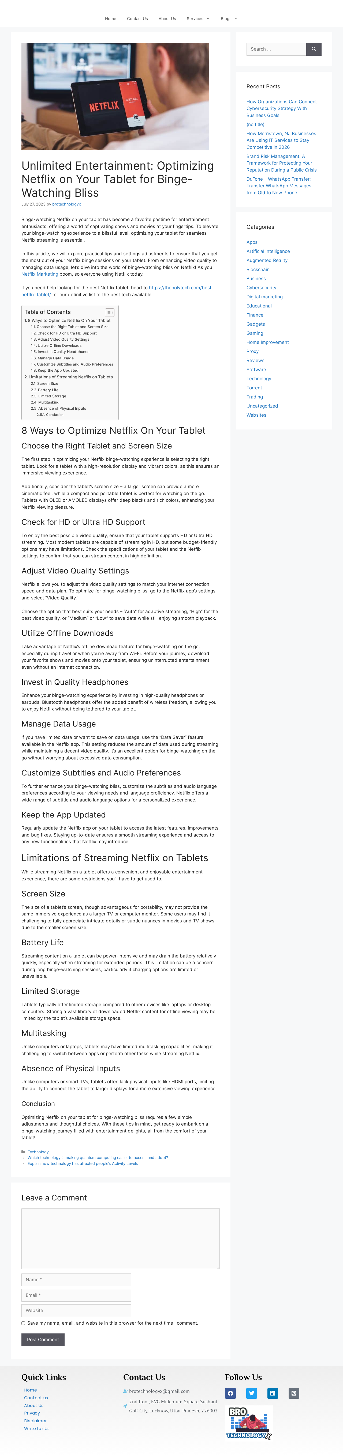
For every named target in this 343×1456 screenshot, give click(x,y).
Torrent (254, 387)
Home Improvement (268, 342)
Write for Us (37, 1428)
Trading (255, 397)
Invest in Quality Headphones (63, 351)
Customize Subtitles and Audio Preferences (75, 364)
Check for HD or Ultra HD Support (67, 333)
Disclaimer (35, 1421)
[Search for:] (276, 49)
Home (110, 18)
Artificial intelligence (268, 251)
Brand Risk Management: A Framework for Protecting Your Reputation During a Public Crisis (282, 163)
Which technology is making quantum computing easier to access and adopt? (98, 1157)
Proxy (253, 351)
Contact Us (137, 18)
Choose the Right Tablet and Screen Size (73, 327)
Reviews (255, 360)
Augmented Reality (267, 260)
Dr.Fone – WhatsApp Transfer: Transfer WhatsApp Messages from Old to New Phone (279, 185)
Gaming (255, 333)
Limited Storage (52, 396)
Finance (255, 315)
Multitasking (48, 402)
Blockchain (258, 269)
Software (256, 369)
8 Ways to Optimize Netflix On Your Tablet (69, 320)
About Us (167, 18)
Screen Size (47, 383)
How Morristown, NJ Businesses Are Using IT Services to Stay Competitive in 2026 (281, 140)
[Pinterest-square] (294, 1393)
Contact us (36, 1398)
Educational (259, 306)
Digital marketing (265, 296)
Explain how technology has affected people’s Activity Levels (83, 1163)
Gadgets (256, 324)
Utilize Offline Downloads (59, 345)
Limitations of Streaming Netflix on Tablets (71, 376)
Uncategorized (262, 406)
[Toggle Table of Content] (107, 312)
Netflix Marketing (39, 274)
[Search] (314, 49)
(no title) (255, 124)
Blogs (226, 18)
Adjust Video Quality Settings (63, 339)
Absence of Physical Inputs (62, 408)
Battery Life (48, 390)
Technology (38, 1152)
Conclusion (54, 415)
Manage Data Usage (56, 358)
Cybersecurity (261, 287)
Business (256, 278)
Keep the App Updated (58, 370)
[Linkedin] (272, 1393)
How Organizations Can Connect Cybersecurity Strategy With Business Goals (282, 108)
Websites (256, 415)
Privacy (32, 1413)
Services (195, 18)
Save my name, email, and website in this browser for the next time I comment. (112, 1323)
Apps (252, 242)
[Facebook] (230, 1393)
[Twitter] (251, 1393)
